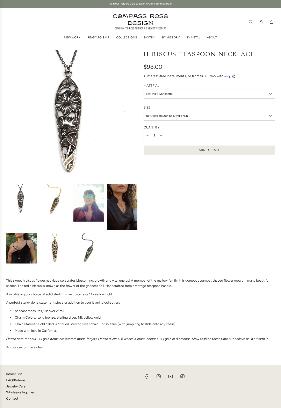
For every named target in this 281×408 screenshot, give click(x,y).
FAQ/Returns (15, 380)
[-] (147, 135)
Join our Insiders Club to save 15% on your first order (140, 3)
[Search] (250, 22)
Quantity (152, 127)
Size (147, 107)
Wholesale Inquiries (20, 392)
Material (151, 86)
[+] (161, 135)
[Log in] (261, 22)
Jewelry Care (16, 386)
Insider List (14, 374)
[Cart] (272, 22)
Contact (12, 398)
